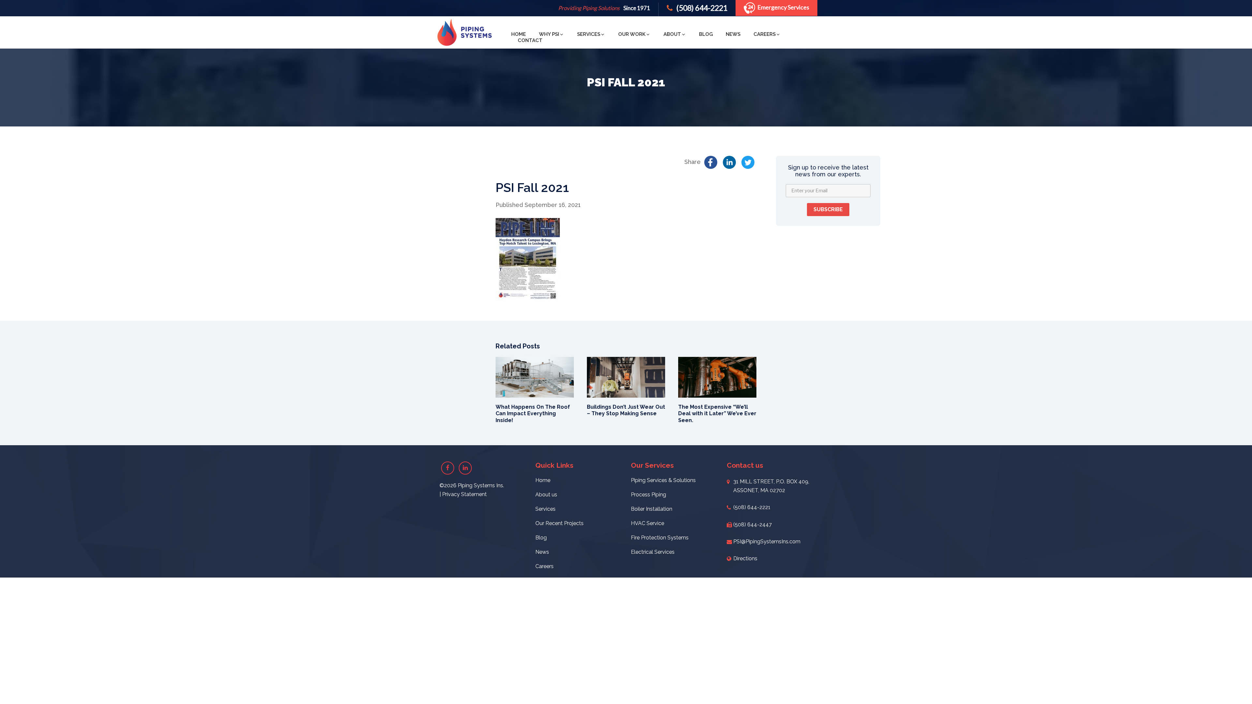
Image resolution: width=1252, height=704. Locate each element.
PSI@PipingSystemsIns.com (766, 541)
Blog (706, 34)
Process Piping (648, 494)
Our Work (632, 34)
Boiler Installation (651, 509)
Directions (745, 558)
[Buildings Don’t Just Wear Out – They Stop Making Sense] (626, 377)
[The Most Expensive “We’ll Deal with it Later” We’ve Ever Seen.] (717, 377)
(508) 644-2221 (701, 7)
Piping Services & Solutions (663, 480)
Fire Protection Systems (660, 538)
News (733, 34)
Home (518, 34)
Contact (530, 40)
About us (546, 494)
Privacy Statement (464, 494)
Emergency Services (783, 7)
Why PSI (549, 34)
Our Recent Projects (559, 523)
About (672, 34)
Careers (764, 34)
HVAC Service (647, 523)
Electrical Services (653, 552)
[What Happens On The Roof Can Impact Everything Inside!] (535, 377)
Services (588, 34)
